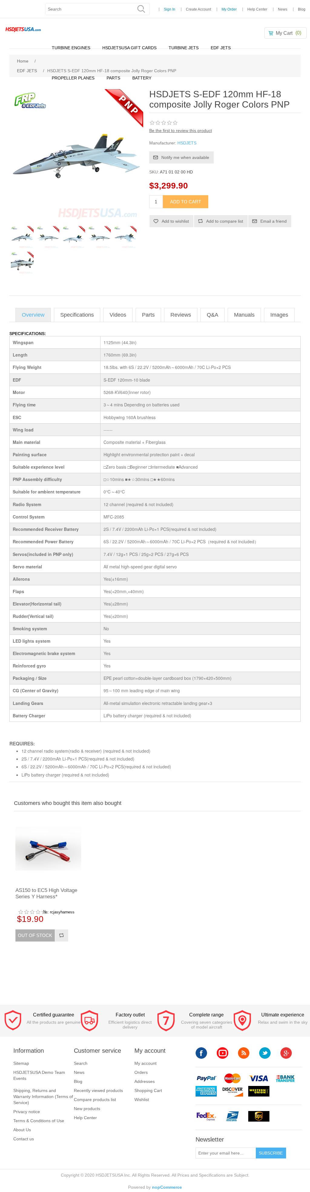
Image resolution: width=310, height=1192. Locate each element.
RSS (243, 1053)
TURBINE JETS (184, 47)
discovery (232, 1091)
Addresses (144, 1081)
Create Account (198, 9)
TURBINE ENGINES (71, 47)
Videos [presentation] (118, 315)
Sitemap (21, 1063)
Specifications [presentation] (77, 315)
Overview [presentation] (33, 315)
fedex (206, 1116)
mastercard (232, 1078)
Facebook (201, 1053)
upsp (232, 1116)
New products (87, 1108)
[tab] (33, 315)
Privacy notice (26, 1111)
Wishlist (141, 1099)
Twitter (265, 1053)
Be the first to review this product (180, 130)
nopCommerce (167, 1187)
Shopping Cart (148, 1090)
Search (80, 1063)
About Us (22, 1129)
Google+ (286, 1053)
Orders (141, 1072)
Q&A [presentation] (212, 315)
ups (258, 1116)
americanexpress (206, 1091)
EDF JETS (221, 47)
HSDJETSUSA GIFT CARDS (129, 47)
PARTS (113, 78)
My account (145, 1063)
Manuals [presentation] (244, 315)
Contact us (23, 1138)
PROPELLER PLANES (73, 78)
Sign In (169, 9)
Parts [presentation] (148, 315)
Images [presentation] (279, 315)
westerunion (258, 1091)
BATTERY (141, 78)
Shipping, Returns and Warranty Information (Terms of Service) (43, 1096)
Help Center (257, 9)
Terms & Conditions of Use (38, 1120)
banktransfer (285, 1078)
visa (258, 1078)
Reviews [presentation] (180, 315)
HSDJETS (186, 143)
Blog (301, 9)
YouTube (222, 1053)
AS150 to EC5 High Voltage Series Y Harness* (46, 893)
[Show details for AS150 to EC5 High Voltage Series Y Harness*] (48, 848)
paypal (206, 1078)
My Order (229, 9)
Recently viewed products (98, 1090)
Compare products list (95, 1099)
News (282, 9)
